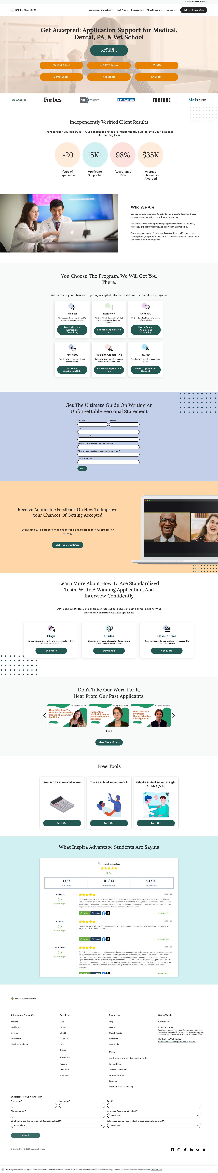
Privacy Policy (115, 1064)
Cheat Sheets (115, 1033)
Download (109, 650)
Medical (14, 1022)
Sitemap (113, 1081)
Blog (111, 1022)
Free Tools (114, 1044)
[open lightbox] (67, 715)
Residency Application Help (109, 331)
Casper (63, 1050)
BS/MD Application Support (145, 369)
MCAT (63, 1027)
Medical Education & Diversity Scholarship (128, 1058)
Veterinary (16, 1039)
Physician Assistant (20, 1044)
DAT (62, 1022)
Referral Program (117, 1075)
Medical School (61, 65)
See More (51, 650)
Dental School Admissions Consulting (145, 330)
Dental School (61, 77)
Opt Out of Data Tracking (121, 1087)
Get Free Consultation (193, 10)
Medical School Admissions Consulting (72, 330)
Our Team (64, 1070)
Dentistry (15, 1033)
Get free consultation (67, 545)
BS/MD (157, 65)
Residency (15, 1027)
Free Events (170, 10)
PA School (156, 77)
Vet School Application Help (72, 369)
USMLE (63, 1033)
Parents (63, 1064)
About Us (64, 1075)
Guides (112, 1027)
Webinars (113, 1039)
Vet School (109, 77)
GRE (62, 1044)
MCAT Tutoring (109, 65)
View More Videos (109, 742)
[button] (101, 10)
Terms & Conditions (118, 1070)
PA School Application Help (109, 369)
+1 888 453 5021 (200, 2)
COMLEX (64, 1039)
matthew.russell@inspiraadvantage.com (177, 1042)
